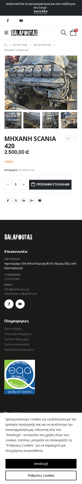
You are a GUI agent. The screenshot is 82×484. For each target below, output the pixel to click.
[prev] (68, 139)
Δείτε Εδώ (40, 11)
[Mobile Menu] (7, 32)
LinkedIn (23, 200)
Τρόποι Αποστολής (17, 344)
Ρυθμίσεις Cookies (41, 475)
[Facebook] (7, 20)
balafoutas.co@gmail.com (20, 293)
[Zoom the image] (18, 236)
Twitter (15, 200)
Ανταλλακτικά (26, 170)
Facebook (7, 200)
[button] (63, 33)
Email (39, 200)
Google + (31, 200)
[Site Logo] (24, 33)
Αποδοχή (41, 464)
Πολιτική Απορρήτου (18, 334)
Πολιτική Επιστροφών (18, 350)
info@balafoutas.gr (16, 289)
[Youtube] (21, 20)
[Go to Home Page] (5, 45)
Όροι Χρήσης (13, 329)
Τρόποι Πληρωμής (16, 339)
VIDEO (9, 161)
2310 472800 (12, 279)
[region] (41, 448)
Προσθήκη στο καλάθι (53, 184)
